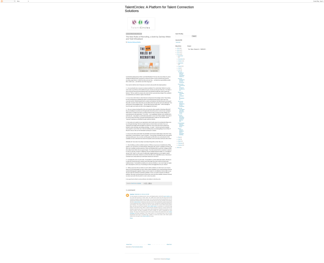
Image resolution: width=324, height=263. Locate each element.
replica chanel (137, 202)
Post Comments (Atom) (137, 247)
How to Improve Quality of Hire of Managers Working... (181, 131)
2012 (178, 147)
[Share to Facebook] (149, 183)
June (179, 70)
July (179, 68)
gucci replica (167, 196)
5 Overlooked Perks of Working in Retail (181, 125)
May (179, 137)
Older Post (169, 244)
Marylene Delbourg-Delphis (134, 42)
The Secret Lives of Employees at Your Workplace (181, 104)
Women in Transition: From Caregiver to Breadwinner (181, 96)
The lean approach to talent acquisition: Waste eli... (181, 74)
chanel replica (146, 216)
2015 (178, 50)
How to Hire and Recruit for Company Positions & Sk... (181, 87)
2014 (178, 52)
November (180, 59)
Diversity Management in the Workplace (181, 80)
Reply (131, 218)
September (180, 63)
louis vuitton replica (152, 206)
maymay (132, 194)
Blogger (168, 259)
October (180, 61)
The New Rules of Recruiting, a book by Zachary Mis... (181, 118)
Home (149, 244)
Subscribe (178, 42)
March (179, 141)
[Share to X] (148, 183)
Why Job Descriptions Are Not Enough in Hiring (181, 111)
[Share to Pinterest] (151, 183)
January (180, 145)
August (180, 66)
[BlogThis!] (146, 183)
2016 (178, 48)
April (179, 139)
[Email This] (144, 183)
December (180, 55)
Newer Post (129, 244)
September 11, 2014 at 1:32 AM (142, 194)
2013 (178, 54)
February (180, 143)
